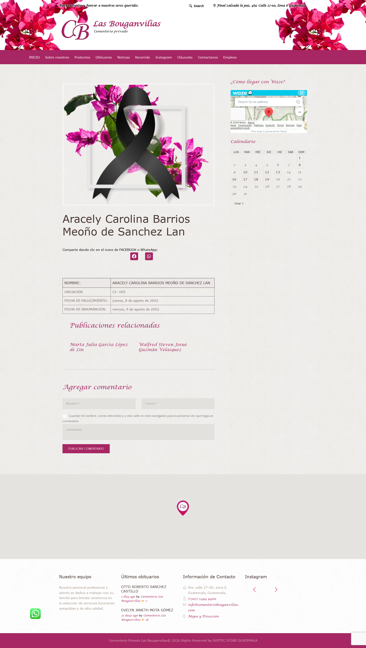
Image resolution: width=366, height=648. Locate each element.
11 (256, 172)
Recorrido (142, 57)
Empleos (230, 57)
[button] (183, 508)
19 (267, 179)
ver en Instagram (278, 604)
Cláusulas (185, 57)
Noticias (123, 57)
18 (256, 179)
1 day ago (128, 596)
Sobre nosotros (57, 57)
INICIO (34, 57)
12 (267, 172)
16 (234, 179)
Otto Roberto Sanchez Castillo (143, 589)
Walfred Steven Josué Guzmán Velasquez (163, 347)
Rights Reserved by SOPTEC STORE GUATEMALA (219, 640)
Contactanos (208, 57)
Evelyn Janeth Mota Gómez (147, 610)
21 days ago (129, 615)
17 (245, 179)
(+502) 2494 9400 (202, 599)
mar (238, 203)
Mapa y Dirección (203, 616)
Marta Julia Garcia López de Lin (98, 347)
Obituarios (104, 57)
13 (278, 172)
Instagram (163, 57)
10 (245, 172)
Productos (82, 57)
